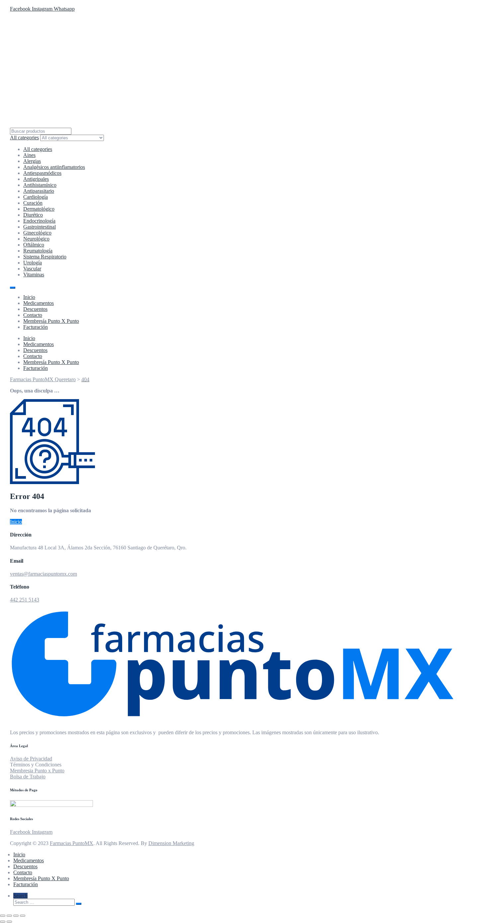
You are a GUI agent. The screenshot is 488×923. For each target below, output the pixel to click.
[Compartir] (16, 916)
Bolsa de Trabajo (27, 776)
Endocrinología (39, 221)
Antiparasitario (38, 191)
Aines (29, 155)
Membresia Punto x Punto (37, 770)
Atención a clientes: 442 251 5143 (47, 3)
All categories (37, 149)
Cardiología (35, 197)
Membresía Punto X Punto (51, 321)
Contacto (32, 315)
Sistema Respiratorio (44, 256)
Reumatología (37, 250)
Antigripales (36, 179)
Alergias (32, 161)
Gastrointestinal (39, 227)
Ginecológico (37, 233)
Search (20, 895)
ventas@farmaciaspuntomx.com (43, 574)
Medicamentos (38, 303)
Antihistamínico (39, 185)
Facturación (35, 327)
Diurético (33, 215)
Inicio (29, 297)
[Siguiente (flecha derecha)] (9, 922)
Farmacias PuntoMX (71, 843)
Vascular (32, 268)
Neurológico (36, 239)
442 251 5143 (24, 600)
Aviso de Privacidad (31, 758)
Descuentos (35, 309)
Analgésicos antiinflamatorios (54, 167)
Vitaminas (33, 274)
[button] (16, 522)
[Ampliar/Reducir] (2, 916)
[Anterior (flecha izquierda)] (2, 922)
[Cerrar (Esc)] (22, 916)
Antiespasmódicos (42, 173)
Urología (32, 262)
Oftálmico (33, 245)
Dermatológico (38, 209)
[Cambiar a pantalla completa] (9, 916)
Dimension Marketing (171, 843)
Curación (32, 203)
